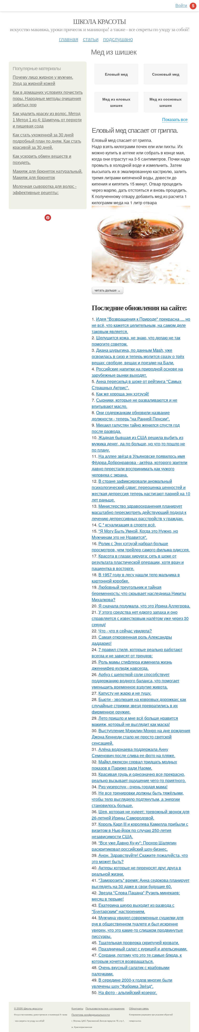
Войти (181, 5)
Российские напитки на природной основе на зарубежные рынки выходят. (137, 372)
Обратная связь (139, 1008)
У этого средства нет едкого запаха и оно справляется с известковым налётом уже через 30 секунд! (140, 618)
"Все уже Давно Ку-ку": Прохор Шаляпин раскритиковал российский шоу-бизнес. (134, 846)
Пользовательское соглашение (105, 1008)
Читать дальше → (107, 290)
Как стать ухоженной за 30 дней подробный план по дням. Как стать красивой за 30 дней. (47, 141)
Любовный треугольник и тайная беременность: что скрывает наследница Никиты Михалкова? (139, 593)
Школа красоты (99, 21)
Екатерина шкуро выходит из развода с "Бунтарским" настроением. (133, 908)
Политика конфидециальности (91, 1014)
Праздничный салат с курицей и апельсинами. (142, 949)
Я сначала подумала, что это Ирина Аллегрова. (144, 606)
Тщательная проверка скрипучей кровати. (138, 942)
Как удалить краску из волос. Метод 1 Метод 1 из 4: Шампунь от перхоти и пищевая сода (47, 119)
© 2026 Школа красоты (28, 1008)
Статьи (90, 39)
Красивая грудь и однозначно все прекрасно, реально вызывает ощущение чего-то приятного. (139, 777)
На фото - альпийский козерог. (127, 992)
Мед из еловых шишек (116, 102)
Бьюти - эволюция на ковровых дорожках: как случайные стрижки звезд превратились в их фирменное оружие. (139, 705)
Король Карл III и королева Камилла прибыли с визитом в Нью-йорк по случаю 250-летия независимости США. (140, 830)
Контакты (77, 1008)
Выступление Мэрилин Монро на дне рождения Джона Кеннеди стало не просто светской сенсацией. (141, 736)
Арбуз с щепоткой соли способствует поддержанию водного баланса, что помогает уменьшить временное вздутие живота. (135, 680)
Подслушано (118, 39)
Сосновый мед (165, 74)
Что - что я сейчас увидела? (125, 631)
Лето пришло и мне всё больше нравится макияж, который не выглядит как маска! (135, 721)
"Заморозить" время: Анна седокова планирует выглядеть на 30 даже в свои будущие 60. (140, 883)
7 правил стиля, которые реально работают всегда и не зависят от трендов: (137, 652)
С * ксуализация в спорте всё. (127, 525)
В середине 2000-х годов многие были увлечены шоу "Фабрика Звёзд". (132, 983)
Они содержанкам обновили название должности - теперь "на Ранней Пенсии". (131, 415)
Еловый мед (116, 74)
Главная (68, 39)
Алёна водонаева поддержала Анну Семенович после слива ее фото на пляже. (133, 752)
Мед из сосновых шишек (166, 102)
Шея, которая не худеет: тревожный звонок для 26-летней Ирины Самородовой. (140, 815)
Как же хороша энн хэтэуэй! (122, 394)
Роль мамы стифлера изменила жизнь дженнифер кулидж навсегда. (132, 665)
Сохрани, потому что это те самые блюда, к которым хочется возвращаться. (137, 958)
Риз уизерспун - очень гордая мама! (132, 787)
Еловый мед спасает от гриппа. (135, 130)
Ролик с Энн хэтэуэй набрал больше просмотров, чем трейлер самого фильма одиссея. (141, 546)
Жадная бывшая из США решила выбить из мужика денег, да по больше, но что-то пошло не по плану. (138, 443)
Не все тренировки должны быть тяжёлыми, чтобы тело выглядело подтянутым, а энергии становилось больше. (138, 799)
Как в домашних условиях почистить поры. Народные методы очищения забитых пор (48, 98)
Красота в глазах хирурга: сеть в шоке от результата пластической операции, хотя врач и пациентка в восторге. (138, 562)
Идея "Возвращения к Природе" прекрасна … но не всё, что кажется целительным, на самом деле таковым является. (141, 325)
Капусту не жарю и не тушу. (124, 693)
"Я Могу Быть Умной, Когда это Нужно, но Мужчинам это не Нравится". (135, 534)
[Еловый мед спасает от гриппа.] (141, 245)
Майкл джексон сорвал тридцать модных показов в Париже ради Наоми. (134, 765)
